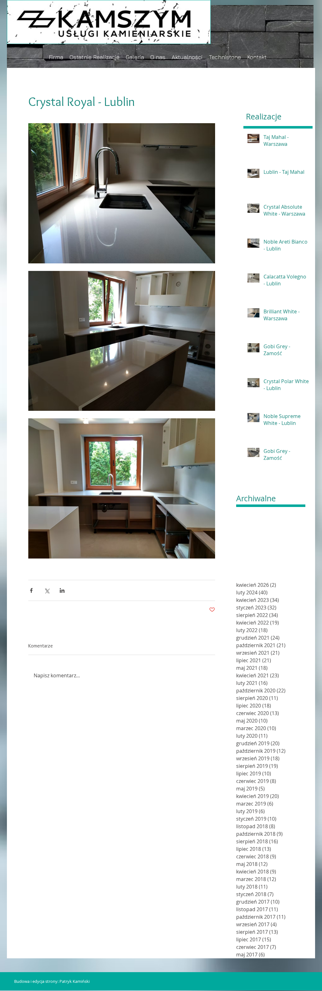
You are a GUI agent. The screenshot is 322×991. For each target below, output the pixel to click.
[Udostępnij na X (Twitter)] (47, 590)
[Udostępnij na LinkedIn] (62, 590)
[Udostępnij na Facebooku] (31, 590)
